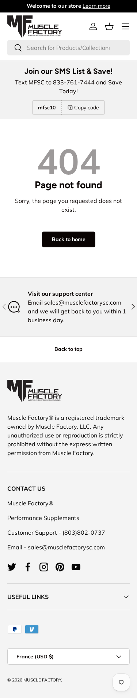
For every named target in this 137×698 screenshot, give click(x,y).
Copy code (86, 107)
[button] (109, 26)
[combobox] (68, 47)
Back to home (68, 239)
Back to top (68, 349)
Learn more (96, 6)
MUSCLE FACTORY (42, 680)
